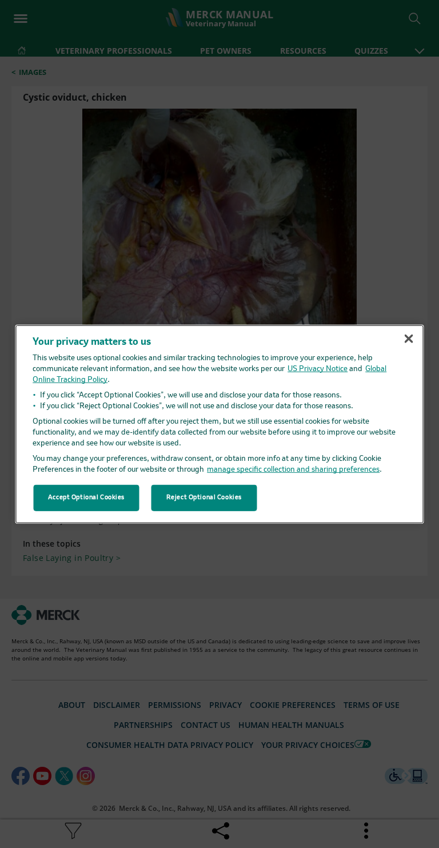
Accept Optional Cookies (86, 497)
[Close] (408, 338)
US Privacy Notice (318, 369)
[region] (219, 423)
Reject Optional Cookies (204, 497)
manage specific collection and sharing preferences (293, 469)
